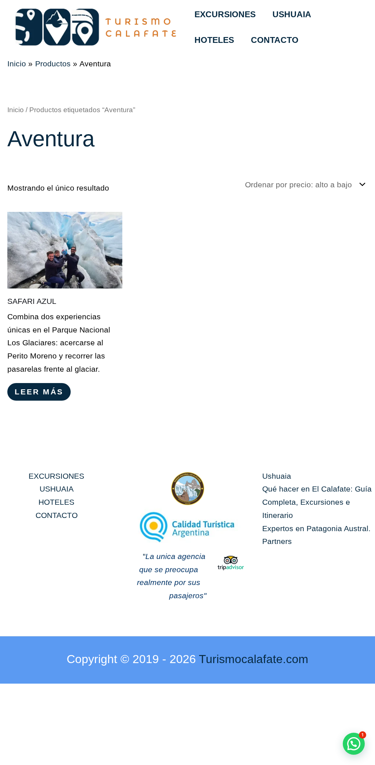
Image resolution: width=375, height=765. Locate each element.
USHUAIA (291, 14)
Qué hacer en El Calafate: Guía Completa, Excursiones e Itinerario (317, 502)
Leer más (39, 391)
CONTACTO (274, 40)
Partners (277, 541)
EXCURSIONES (225, 14)
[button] (354, 744)
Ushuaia (276, 476)
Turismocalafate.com (253, 659)
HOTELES (214, 40)
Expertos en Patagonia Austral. (316, 528)
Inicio (15, 110)
